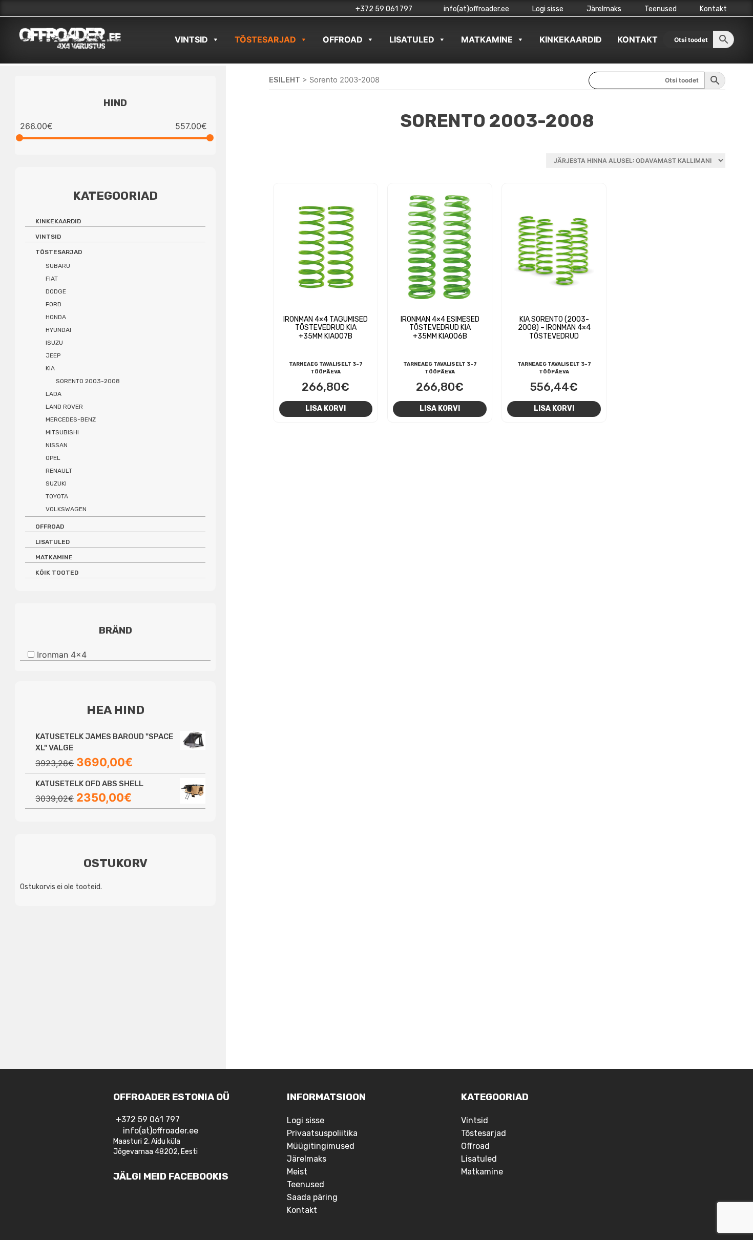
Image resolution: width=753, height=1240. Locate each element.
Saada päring (312, 1197)
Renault (59, 470)
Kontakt (713, 9)
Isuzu (54, 342)
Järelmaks (604, 9)
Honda (56, 317)
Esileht (284, 80)
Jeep (53, 355)
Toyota (57, 496)
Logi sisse (547, 9)
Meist (297, 1171)
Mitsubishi (62, 432)
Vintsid (191, 39)
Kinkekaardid (570, 39)
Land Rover (64, 406)
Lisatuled (411, 39)
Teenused (660, 9)
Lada (53, 393)
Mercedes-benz (71, 419)
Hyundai (58, 329)
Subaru (58, 265)
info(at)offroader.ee (475, 9)
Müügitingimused (320, 1146)
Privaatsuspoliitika (322, 1133)
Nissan (57, 445)
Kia (50, 368)
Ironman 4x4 (62, 654)
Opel (53, 457)
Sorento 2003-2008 (88, 381)
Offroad (343, 39)
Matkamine (487, 39)
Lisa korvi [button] (325, 408)
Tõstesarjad (265, 39)
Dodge (56, 291)
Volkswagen (66, 509)
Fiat (52, 278)
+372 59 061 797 (383, 9)
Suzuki (56, 483)
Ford (53, 304)
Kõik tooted (56, 572)
